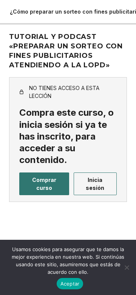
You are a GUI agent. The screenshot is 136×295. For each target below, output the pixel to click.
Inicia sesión (95, 184)
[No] (126, 267)
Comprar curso (44, 184)
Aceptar (70, 284)
